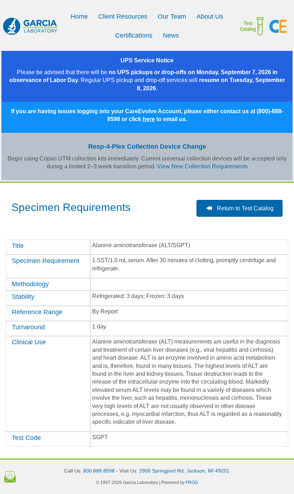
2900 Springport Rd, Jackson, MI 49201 (184, 471)
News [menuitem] (171, 35)
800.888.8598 (99, 471)
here (149, 119)
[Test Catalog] (254, 26)
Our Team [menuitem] (172, 16)
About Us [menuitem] (209, 16)
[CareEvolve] (278, 26)
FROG (192, 482)
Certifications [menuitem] (133, 35)
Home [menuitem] (79, 16)
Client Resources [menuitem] (122, 16)
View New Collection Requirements (202, 166)
